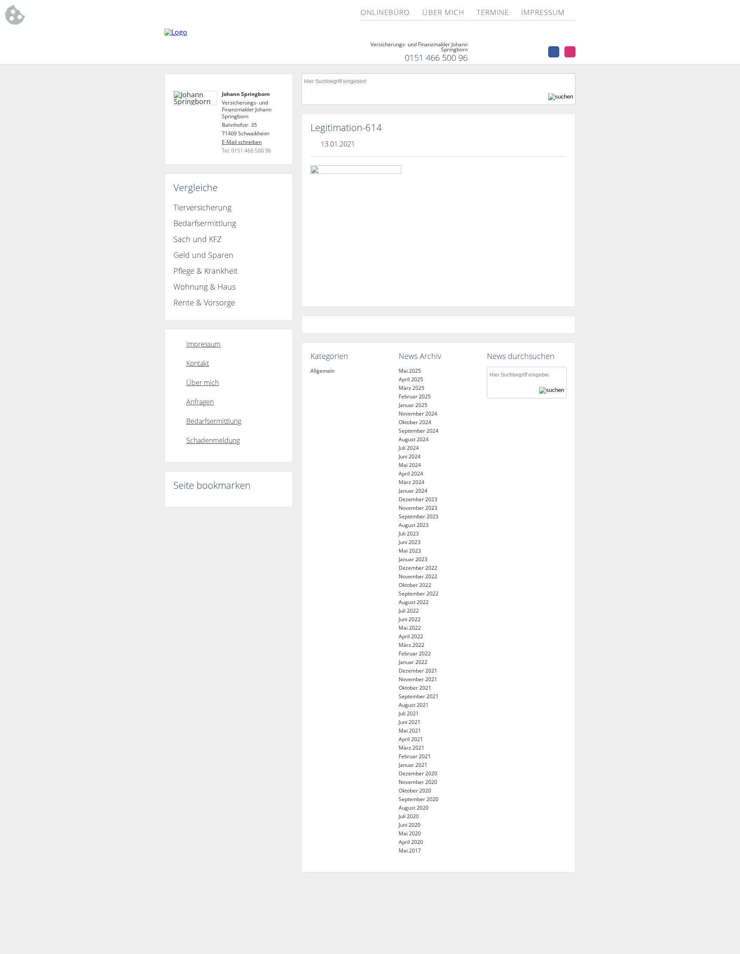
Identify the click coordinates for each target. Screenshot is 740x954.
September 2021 (419, 696)
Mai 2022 (410, 627)
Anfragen (200, 402)
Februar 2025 (415, 396)
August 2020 (414, 807)
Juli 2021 (409, 713)
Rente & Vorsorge (204, 302)
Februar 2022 (415, 653)
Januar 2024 (413, 490)
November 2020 (418, 782)
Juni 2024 (410, 456)
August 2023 (414, 525)
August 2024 (414, 439)
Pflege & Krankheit (205, 271)
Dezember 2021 (418, 670)
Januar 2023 (413, 559)
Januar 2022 (413, 662)
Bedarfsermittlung (204, 223)
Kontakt (197, 363)
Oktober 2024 (415, 422)
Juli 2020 (409, 816)
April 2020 (411, 842)
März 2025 (411, 388)
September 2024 (419, 430)
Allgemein (322, 370)
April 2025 (411, 379)
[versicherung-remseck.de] (175, 32)
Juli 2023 (409, 533)
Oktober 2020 (415, 790)
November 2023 (418, 507)
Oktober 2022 (415, 585)
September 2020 (419, 799)
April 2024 (411, 473)
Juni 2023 (410, 542)
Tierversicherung (202, 207)
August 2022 (414, 602)
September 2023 (419, 516)
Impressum (543, 13)
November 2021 (418, 679)
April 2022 (411, 636)
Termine (493, 13)
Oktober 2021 (415, 687)
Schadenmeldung (213, 440)
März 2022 (411, 645)
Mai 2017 (410, 850)
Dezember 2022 (418, 567)
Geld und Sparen (203, 255)
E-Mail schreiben (242, 142)
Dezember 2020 (418, 773)
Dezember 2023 (418, 499)
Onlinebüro (385, 13)
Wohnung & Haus (204, 286)
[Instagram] (570, 51)
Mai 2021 (410, 730)
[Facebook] (553, 51)
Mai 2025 (410, 370)
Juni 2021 (410, 722)
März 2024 (411, 482)
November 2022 (418, 576)
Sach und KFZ (197, 239)
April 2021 (411, 739)
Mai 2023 (410, 550)
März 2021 (411, 747)
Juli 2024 (409, 448)
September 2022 (419, 593)
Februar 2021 (415, 756)
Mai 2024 (410, 465)
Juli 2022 (409, 610)
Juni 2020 (410, 824)
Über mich (443, 13)
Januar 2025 (413, 405)
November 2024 (418, 413)
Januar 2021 (413, 765)
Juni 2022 (410, 619)
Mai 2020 (410, 833)
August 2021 (414, 705)
